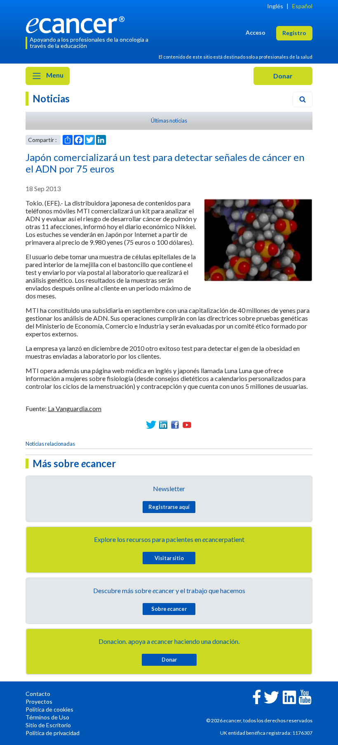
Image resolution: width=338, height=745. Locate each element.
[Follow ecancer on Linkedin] (289, 696)
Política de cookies (49, 709)
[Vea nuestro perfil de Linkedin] (163, 425)
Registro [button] (294, 32)
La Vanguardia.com (74, 408)
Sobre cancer (169, 608)
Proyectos (39, 701)
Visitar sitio (169, 558)
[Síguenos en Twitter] (151, 425)
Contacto (38, 693)
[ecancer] (77, 23)
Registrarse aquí (169, 507)
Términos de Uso (47, 717)
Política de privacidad (53, 732)
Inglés (275, 5)
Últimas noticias (169, 120)
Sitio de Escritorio (48, 724)
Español (302, 5)
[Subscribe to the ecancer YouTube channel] (305, 696)
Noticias (51, 98)
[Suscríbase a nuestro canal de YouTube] (187, 425)
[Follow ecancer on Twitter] (271, 696)
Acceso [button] (255, 32)
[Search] (302, 99)
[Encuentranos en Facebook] (175, 425)
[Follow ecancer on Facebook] (257, 696)
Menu (54, 75)
